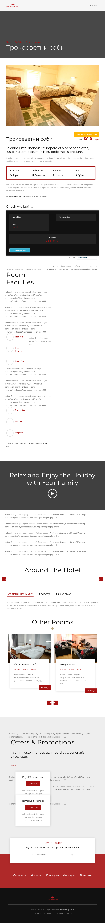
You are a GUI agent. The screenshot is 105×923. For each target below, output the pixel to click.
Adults (15, 224)
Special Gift (33, 783)
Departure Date (65, 217)
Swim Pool (20, 361)
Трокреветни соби (29, 139)
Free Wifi (19, 337)
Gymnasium (20, 410)
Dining (25, 669)
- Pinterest (87, 875)
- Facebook (21, 875)
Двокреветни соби (26, 664)
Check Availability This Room (86, 135)
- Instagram (54, 875)
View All (14, 765)
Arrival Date (17, 217)
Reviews (45, 594)
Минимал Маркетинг (67, 910)
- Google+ (70, 875)
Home (8, 42)
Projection (20, 432)
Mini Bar (19, 421)
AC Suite (18, 42)
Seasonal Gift (33, 807)
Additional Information (20, 594)
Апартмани (67, 664)
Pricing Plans (63, 594)
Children (52, 238)
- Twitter (37, 875)
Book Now (29, 647)
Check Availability (20, 250)
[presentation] (49, 703)
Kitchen (33, 669)
